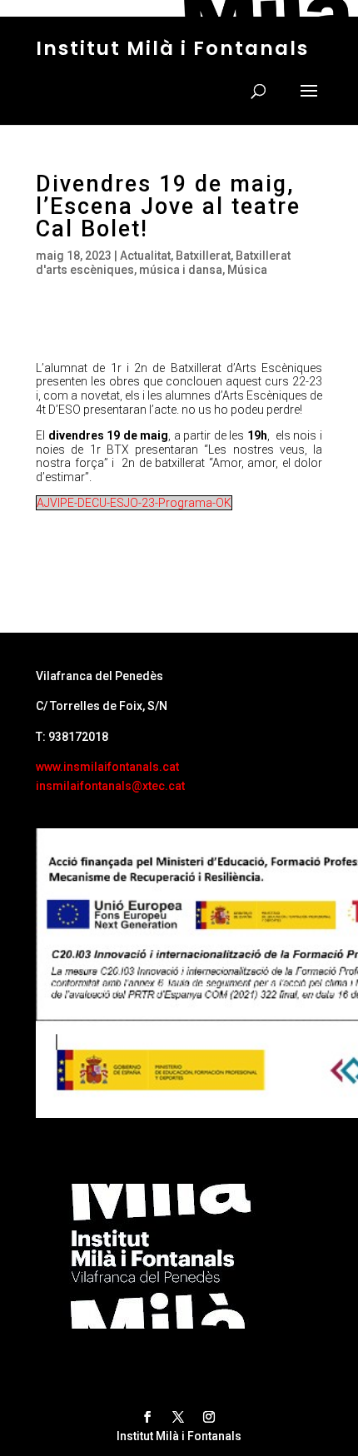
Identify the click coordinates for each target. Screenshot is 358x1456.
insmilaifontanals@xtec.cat (110, 786)
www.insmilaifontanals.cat (107, 766)
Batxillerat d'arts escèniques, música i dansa (163, 262)
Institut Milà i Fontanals (172, 48)
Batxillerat (203, 255)
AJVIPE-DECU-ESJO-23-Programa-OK (134, 502)
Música (247, 269)
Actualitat (145, 255)
